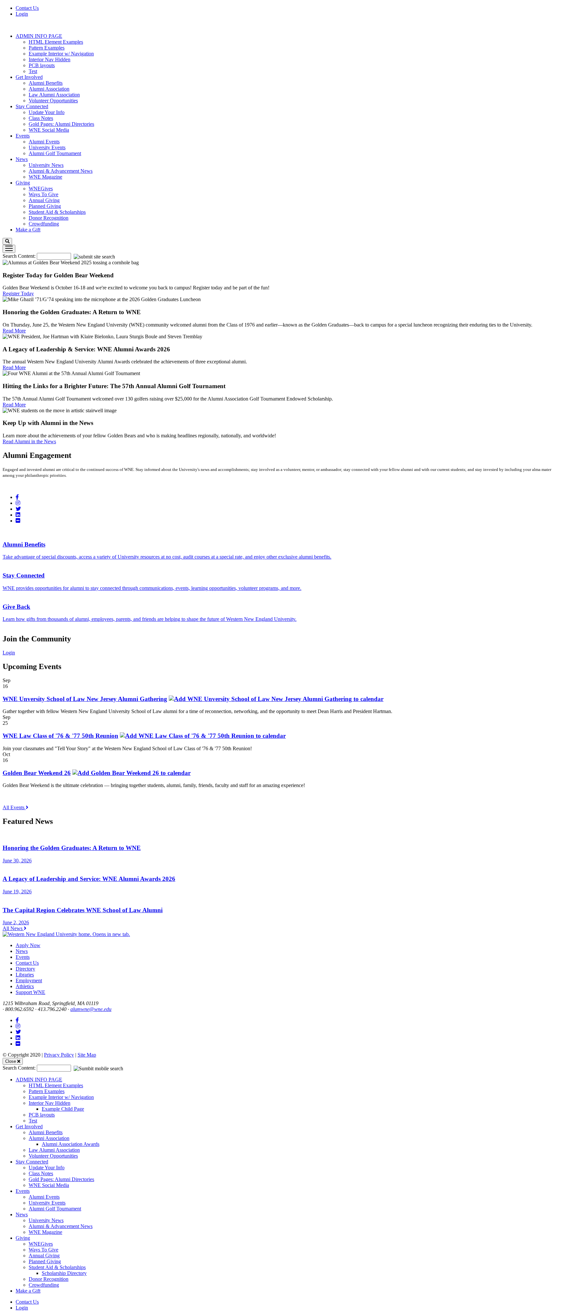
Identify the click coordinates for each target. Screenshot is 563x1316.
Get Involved (29, 77)
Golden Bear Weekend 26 (37, 772)
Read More (14, 330)
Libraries (25, 974)
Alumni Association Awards (70, 1144)
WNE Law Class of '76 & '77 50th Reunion (60, 735)
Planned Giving (45, 206)
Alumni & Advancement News (61, 171)
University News (46, 165)
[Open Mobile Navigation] (9, 249)
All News (13, 928)
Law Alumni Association (54, 94)
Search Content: (20, 256)
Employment (29, 980)
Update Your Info (47, 112)
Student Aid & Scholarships (57, 212)
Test (33, 71)
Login (22, 14)
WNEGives (41, 188)
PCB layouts (42, 65)
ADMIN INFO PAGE (39, 36)
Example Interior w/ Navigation (61, 53)
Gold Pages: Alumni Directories (61, 124)
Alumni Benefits (46, 83)
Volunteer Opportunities (53, 100)
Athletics (25, 986)
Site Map (87, 1055)
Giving (23, 182)
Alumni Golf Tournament (55, 153)
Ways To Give (43, 194)
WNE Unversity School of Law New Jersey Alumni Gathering (85, 698)
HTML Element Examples (56, 42)
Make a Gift (28, 229)
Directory (25, 969)
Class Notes (41, 118)
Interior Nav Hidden (49, 59)
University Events (47, 147)
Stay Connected (32, 106)
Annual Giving (44, 200)
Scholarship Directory (64, 1273)
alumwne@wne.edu (90, 1009)
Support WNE (30, 992)
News (22, 159)
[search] (7, 241)
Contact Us (27, 8)
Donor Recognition (48, 218)
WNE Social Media (49, 130)
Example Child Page (63, 1109)
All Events (14, 807)
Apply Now (28, 945)
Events (23, 136)
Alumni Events (44, 141)
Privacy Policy (59, 1055)
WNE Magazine (45, 177)
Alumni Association (49, 89)
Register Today (18, 293)
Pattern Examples (47, 48)
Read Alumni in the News (29, 441)
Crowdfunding (44, 224)
